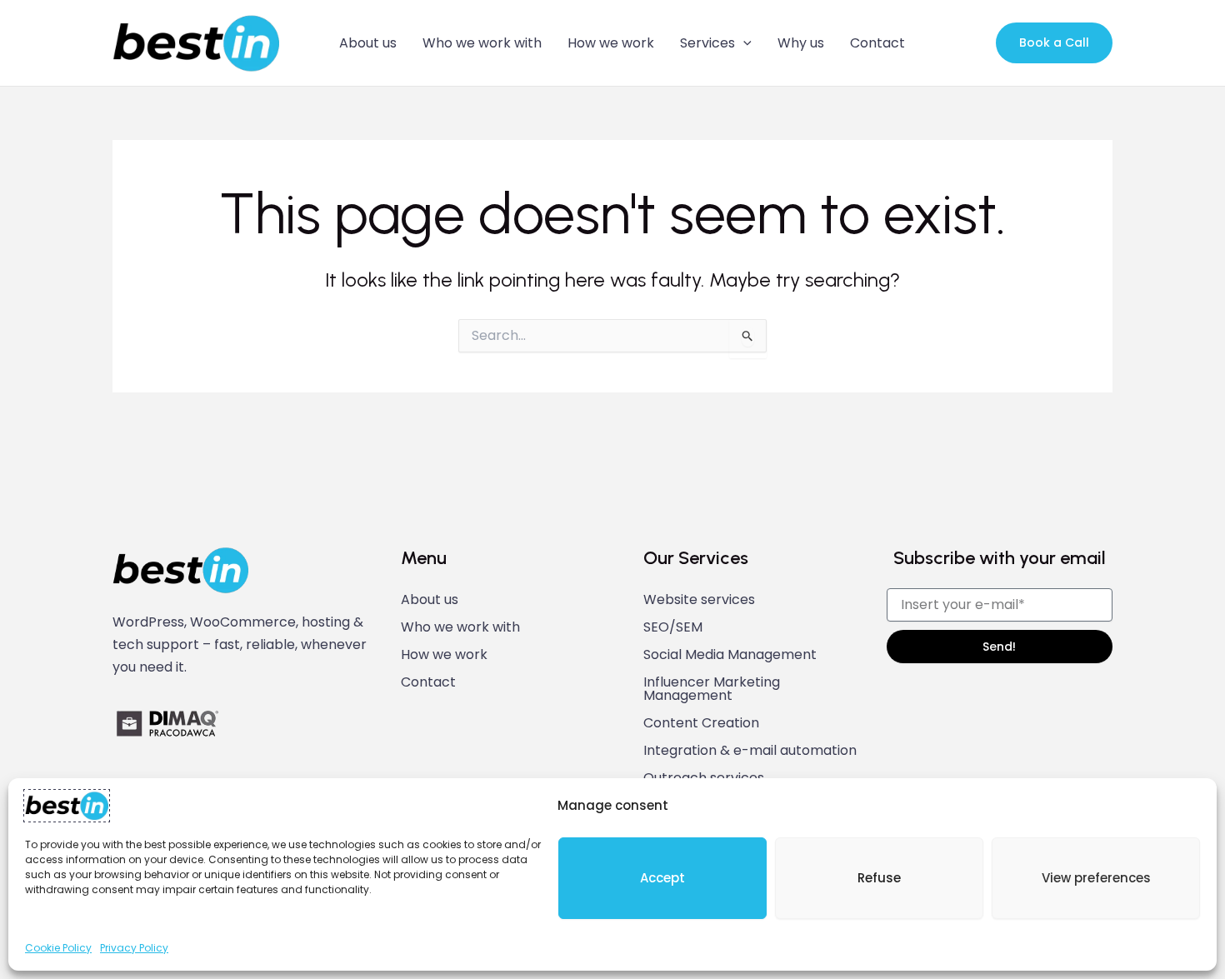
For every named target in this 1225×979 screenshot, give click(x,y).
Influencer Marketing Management (711, 689)
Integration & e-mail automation (750, 750)
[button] (743, 43)
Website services (699, 600)
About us (368, 42)
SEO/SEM (672, 627)
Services (707, 42)
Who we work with (482, 42)
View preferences (1096, 878)
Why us (801, 42)
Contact (877, 42)
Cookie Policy (58, 948)
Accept (662, 878)
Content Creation (701, 723)
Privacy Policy (134, 948)
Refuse (879, 878)
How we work (611, 42)
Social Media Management (730, 655)
